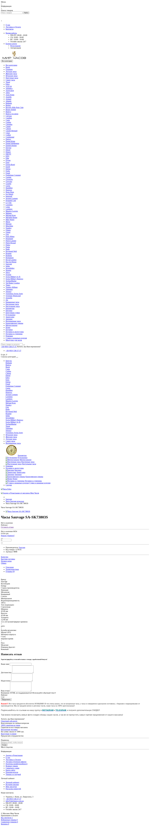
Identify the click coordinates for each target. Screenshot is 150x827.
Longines (9, 205)
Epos (7, 162)
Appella (8, 97)
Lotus (8, 207)
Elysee (8, 160)
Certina (8, 122)
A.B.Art (9, 86)
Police (8, 245)
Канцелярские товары (14, 323)
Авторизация (15, 48)
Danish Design (11, 146)
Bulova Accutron (12, 114)
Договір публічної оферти (16, 762)
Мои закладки (11, 787)
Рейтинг (4, 695)
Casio (8, 120)
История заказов (12, 785)
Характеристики (12, 569)
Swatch (8, 275)
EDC (7, 156)
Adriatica (9, 88)
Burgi (8, 67)
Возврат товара (12, 766)
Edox (8, 84)
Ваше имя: (5, 664)
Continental (10, 137)
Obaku (8, 230)
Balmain (9, 103)
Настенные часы (12, 304)
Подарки (9, 330)
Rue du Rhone (11, 262)
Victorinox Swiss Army (14, 294)
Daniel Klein (10, 141)
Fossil (8, 173)
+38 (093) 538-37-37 (13, 351)
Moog (8, 222)
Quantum (9, 69)
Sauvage (9, 264)
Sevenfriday (10, 268)
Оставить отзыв (7, 527)
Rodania (9, 256)
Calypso (9, 116)
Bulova (8, 112)
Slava (8, 272)
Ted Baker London (13, 283)
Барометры (10, 308)
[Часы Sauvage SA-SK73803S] (18, 511)
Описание (10, 567)
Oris (7, 234)
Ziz (7, 300)
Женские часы (11, 74)
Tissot (8, 82)
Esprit (8, 167)
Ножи (8, 327)
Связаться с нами (12, 768)
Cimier (8, 127)
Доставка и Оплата (13, 27)
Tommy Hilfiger (12, 287)
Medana (9, 213)
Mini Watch (10, 220)
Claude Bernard (11, 131)
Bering (8, 105)
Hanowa (9, 190)
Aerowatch (10, 91)
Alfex (8, 93)
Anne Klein (10, 95)
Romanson (10, 258)
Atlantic (8, 101)
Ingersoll (9, 196)
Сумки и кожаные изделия (16, 338)
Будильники (10, 315)
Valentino (9, 289)
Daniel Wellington (12, 143)
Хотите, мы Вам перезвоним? (29, 347)
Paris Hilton (10, 237)
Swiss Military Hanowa (14, 279)
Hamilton (9, 188)
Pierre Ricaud (11, 243)
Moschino (9, 226)
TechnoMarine (11, 281)
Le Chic (9, 203)
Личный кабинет (12, 782)
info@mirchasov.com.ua (15, 801)
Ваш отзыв (5, 691)
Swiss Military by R (13, 277)
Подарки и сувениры (14, 334)
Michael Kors (11, 215)
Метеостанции (11, 325)
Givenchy (9, 179)
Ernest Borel (10, 165)
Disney (8, 152)
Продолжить (6, 699)
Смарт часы (10, 80)
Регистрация (15, 46)
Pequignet (9, 239)
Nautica (8, 228)
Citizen (8, 129)
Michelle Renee (11, 217)
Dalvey (8, 139)
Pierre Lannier (11, 241)
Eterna (8, 169)
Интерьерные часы (13, 321)
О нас (8, 25)
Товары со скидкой (13, 774)
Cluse (8, 133)
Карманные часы (12, 302)
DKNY (8, 154)
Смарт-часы (10, 441)
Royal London (11, 260)
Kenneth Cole (11, 201)
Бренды (9, 361)
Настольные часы (13, 306)
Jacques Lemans (12, 198)
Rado (8, 249)
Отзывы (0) (10, 571)
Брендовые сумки (13, 313)
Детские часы (11, 72)
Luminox (9, 209)
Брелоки (9, 311)
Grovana (9, 182)
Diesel (8, 150)
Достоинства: (6, 673)
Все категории (11, 65)
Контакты (9, 29)
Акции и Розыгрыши (14, 755)
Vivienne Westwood (13, 296)
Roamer (8, 253)
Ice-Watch (9, 194)
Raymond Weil (11, 251)
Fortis (8, 171)
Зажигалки (10, 317)
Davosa (8, 148)
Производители (12, 772)
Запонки (9, 319)
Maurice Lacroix (12, 211)
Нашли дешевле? (8, 536)
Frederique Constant (13, 175)
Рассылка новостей (13, 789)
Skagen (8, 270)
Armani (8, 99)
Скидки (9, 485)
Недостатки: (6, 681)
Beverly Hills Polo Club (14, 107)
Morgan (8, 224)
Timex (8, 285)
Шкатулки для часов (14, 340)
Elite (7, 158)
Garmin (8, 177)
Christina (9, 124)
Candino (9, 118)
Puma (8, 247)
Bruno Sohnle (11, 110)
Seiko (8, 266)
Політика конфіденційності (16, 764)
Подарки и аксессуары (15, 332)
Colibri (8, 135)
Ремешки (9, 336)
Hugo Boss (10, 192)
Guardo (8, 184)
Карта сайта (10, 770)
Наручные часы (12, 78)
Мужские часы (11, 76)
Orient (8, 232)
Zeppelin (9, 298)
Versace (8, 292)
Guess (8, 186)
